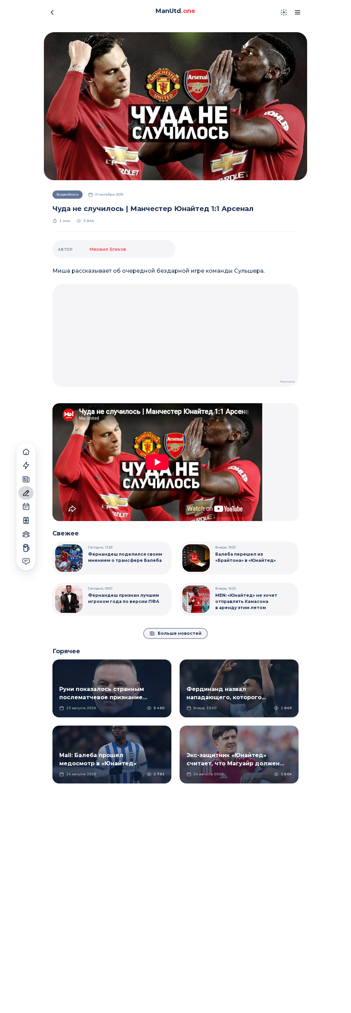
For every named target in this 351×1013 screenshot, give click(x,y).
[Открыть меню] (297, 12)
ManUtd (175, 11)
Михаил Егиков (107, 249)
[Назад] (52, 12)
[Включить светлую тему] (284, 12)
